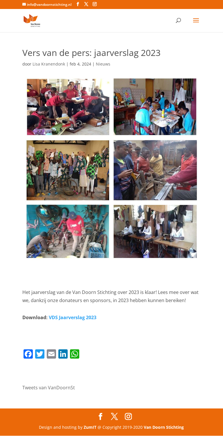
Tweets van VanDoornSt (48, 387)
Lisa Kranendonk (49, 64)
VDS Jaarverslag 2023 (72, 317)
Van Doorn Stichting (164, 427)
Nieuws (103, 64)
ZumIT (90, 427)
